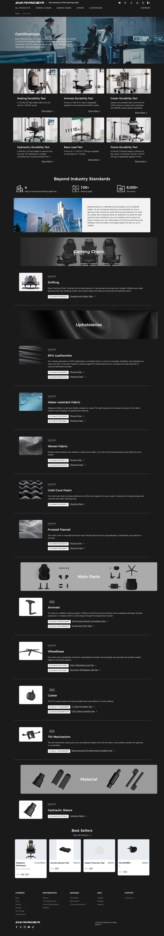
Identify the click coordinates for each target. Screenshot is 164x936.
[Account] (137, 2)
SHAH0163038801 (59, 421)
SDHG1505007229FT (60, 622)
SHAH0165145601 (59, 670)
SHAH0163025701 (59, 544)
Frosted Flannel (59, 529)
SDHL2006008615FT (60, 712)
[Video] (119, 2)
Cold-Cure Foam (60, 490)
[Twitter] (22, 927)
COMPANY (145, 8)
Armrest (54, 607)
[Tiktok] (34, 927)
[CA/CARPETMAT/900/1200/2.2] (99, 849)
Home (17, 13)
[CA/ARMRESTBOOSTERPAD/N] (65, 849)
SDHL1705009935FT (60, 751)
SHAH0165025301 (59, 504)
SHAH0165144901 (59, 666)
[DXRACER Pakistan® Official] (29, 2)
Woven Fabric (58, 446)
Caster (52, 695)
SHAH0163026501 (59, 372)
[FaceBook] (17, 927)
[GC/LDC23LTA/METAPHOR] (31, 849)
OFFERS (80, 8)
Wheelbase (56, 651)
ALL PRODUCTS (22, 8)
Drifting (53, 282)
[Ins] (26, 927)
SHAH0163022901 (59, 416)
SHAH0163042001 (59, 549)
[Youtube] (30, 927)
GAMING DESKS (64, 8)
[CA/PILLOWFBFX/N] (133, 849)
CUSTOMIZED (95, 8)
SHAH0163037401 (59, 377)
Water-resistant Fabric (64, 402)
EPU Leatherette (60, 355)
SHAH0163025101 (59, 460)
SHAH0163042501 (59, 465)
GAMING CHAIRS (43, 8)
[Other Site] (149, 2)
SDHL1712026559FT (60, 707)
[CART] (142, 2)
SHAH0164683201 (59, 297)
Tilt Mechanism (59, 737)
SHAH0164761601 (59, 816)
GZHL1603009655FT (60, 626)
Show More (47, 111)
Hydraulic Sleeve (60, 810)
